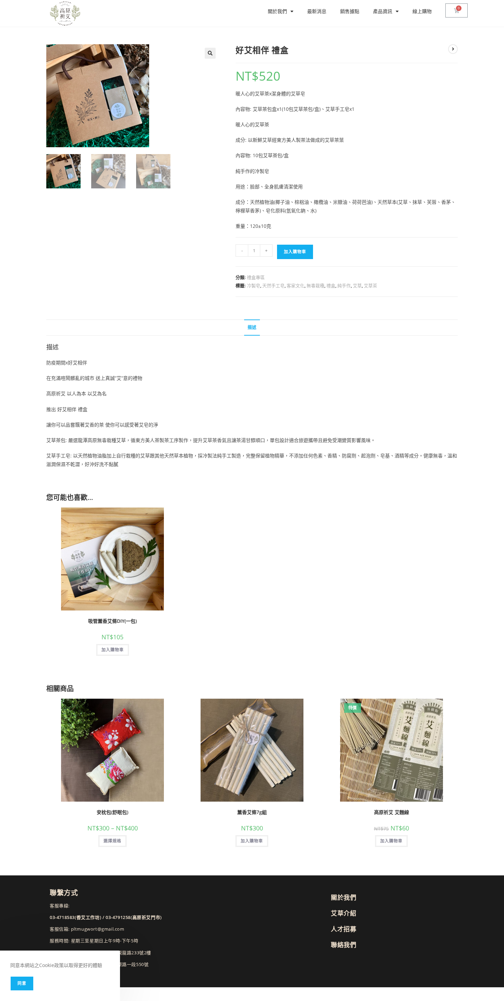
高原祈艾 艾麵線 (391, 812)
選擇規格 (112, 841)
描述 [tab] (252, 327)
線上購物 (422, 11)
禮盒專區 (256, 277)
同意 (21, 983)
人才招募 (343, 929)
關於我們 (277, 11)
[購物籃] (456, 10)
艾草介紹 (343, 913)
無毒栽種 (315, 285)
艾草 (357, 285)
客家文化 (295, 285)
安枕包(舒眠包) (112, 812)
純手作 (344, 285)
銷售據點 (349, 11)
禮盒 (330, 285)
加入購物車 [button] (112, 650)
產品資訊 (382, 11)
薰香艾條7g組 (252, 812)
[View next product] (453, 49)
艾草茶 (370, 285)
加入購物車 (295, 252)
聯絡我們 (343, 945)
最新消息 (316, 11)
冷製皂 (253, 285)
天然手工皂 (273, 285)
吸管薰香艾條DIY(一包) (112, 621)
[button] (210, 53)
